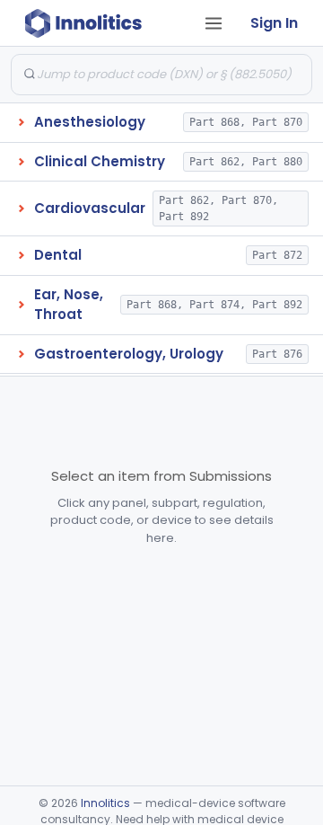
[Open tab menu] (213, 23)
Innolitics (105, 803)
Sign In (274, 23)
